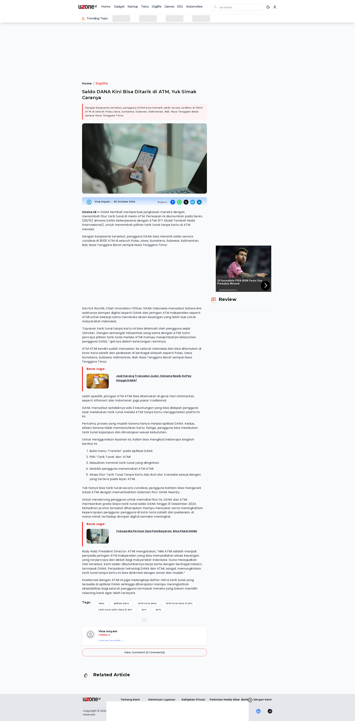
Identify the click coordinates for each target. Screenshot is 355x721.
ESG (180, 6)
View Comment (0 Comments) (144, 652)
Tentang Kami (130, 699)
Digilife (156, 6)
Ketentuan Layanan (161, 699)
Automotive (194, 6)
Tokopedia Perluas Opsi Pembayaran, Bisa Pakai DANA (156, 531)
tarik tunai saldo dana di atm (115, 609)
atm (144, 609)
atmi (158, 609)
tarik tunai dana (147, 603)
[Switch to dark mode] (268, 7)
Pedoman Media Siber (225, 699)
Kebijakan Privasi (193, 699)
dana (101, 603)
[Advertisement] (18, 85)
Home (105, 6)
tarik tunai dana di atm (179, 603)
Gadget (119, 6)
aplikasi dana (121, 603)
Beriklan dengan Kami (256, 699)
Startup (132, 6)
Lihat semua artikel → (111, 640)
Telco (145, 6)
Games (169, 6)
